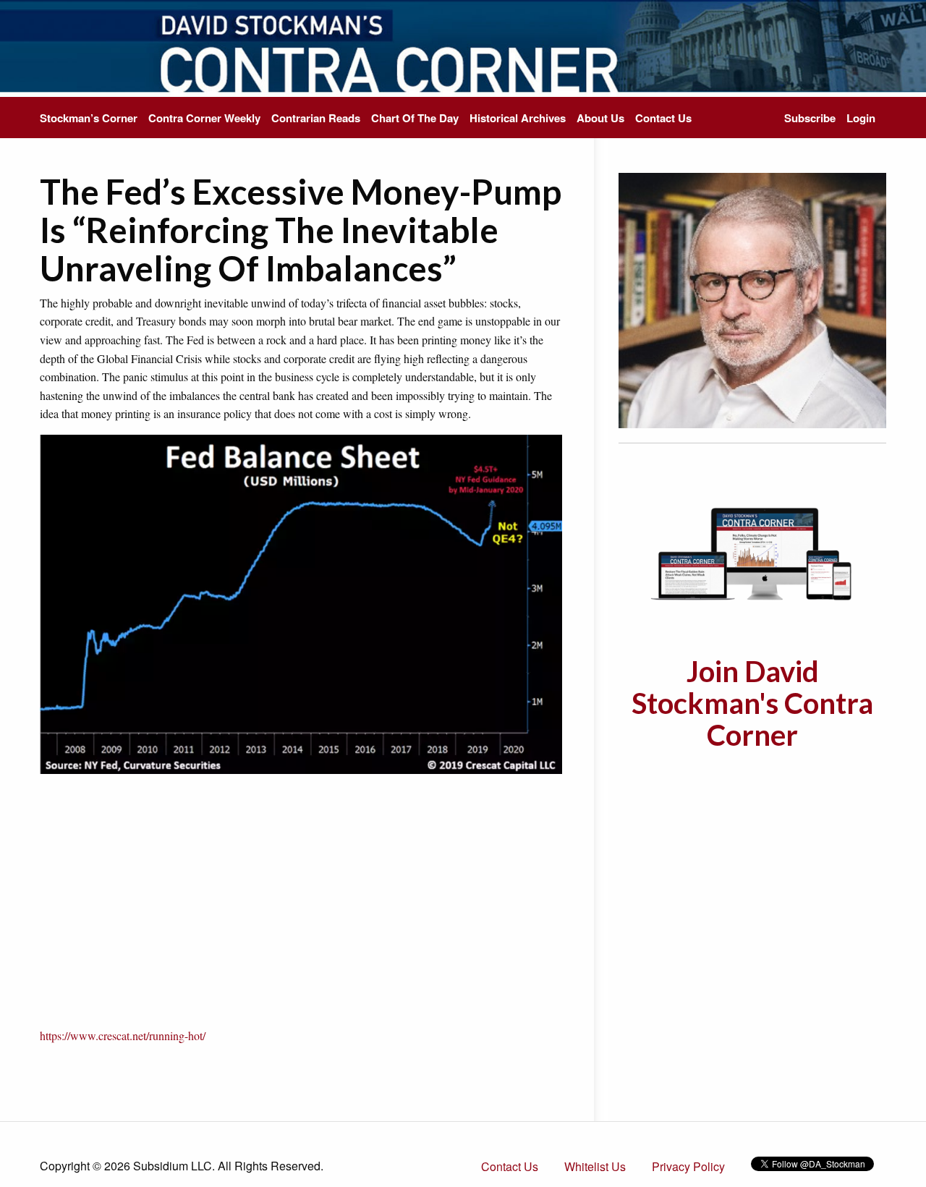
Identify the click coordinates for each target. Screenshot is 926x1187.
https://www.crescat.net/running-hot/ (122, 1035)
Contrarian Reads (315, 118)
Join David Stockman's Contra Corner (752, 703)
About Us (600, 118)
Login (860, 118)
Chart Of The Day (415, 118)
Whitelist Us (595, 1166)
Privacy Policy (688, 1166)
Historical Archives (518, 118)
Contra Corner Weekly (204, 118)
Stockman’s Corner (88, 118)
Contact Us (663, 118)
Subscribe (810, 118)
